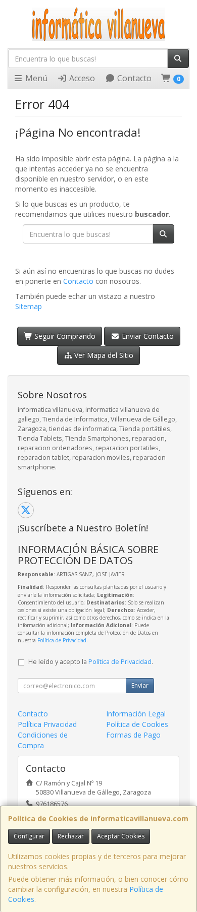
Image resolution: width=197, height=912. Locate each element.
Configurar (29, 836)
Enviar (140, 685)
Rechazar (71, 836)
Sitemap (28, 306)
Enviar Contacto (147, 336)
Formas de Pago (133, 735)
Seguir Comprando (63, 336)
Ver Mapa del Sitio (102, 355)
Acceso (81, 78)
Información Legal (136, 713)
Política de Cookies (137, 724)
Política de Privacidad (61, 640)
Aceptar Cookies (120, 836)
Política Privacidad (47, 724)
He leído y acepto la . (90, 661)
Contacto (133, 78)
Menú (35, 78)
